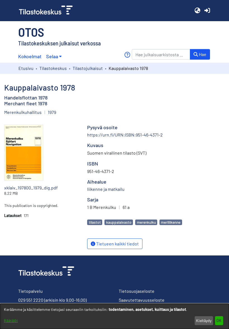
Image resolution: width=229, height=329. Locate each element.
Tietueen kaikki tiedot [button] (117, 243)
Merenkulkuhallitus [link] (23, 112)
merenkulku (146, 222)
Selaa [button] (52, 56)
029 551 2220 (30, 300)
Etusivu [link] (26, 68)
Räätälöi (11, 320)
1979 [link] (52, 112)
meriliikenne (170, 222)
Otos (31, 31)
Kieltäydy (203, 320)
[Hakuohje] (127, 54)
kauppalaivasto (119, 222)
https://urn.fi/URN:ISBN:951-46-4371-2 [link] (125, 134)
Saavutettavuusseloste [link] (141, 300)
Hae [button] (202, 54)
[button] (197, 10)
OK (218, 320)
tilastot (95, 222)
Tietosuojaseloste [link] (136, 291)
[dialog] (114, 316)
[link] (48, 10)
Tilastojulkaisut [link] (88, 68)
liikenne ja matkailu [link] (106, 189)
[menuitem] (53, 56)
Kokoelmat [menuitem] (30, 56)
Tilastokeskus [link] (53, 68)
